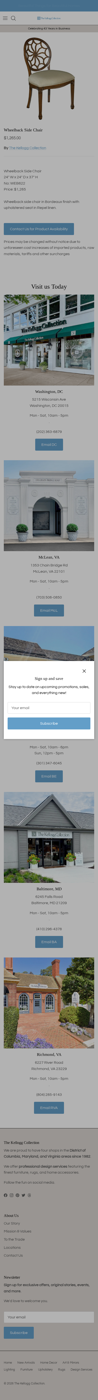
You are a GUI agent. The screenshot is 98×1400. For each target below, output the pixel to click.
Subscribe (49, 723)
